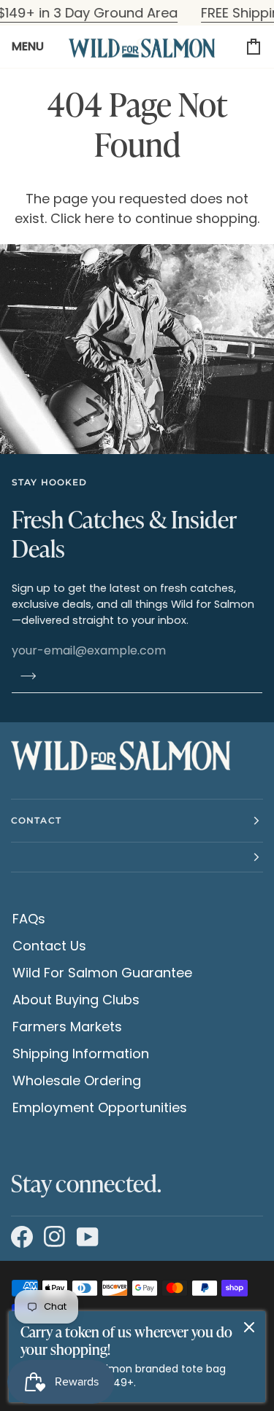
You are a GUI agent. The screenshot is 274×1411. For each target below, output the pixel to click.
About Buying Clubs (76, 999)
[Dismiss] (249, 1327)
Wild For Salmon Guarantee (102, 973)
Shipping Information (80, 1053)
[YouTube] (86, 1237)
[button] (137, 857)
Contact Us (49, 946)
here (99, 218)
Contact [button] (36, 820)
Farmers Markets (67, 1026)
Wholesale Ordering (76, 1080)
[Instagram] (53, 1237)
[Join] (24, 675)
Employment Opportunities (99, 1107)
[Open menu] (34, 47)
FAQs (28, 919)
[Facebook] (20, 1237)
